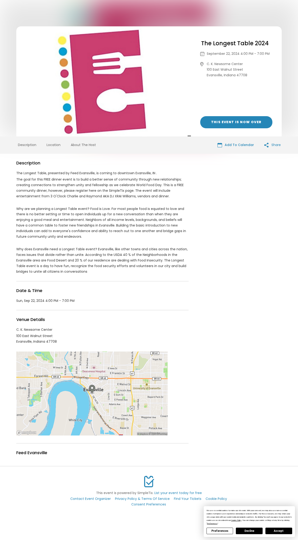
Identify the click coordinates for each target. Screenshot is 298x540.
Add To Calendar (239, 145)
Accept (279, 531)
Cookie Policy (216, 498)
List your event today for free (178, 493)
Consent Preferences (148, 504)
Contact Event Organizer (90, 498)
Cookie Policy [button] (236, 520)
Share (276, 145)
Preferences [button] (212, 524)
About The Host (83, 145)
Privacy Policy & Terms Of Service (142, 498)
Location (54, 145)
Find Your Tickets (187, 498)
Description (27, 145)
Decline (249, 531)
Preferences (219, 531)
